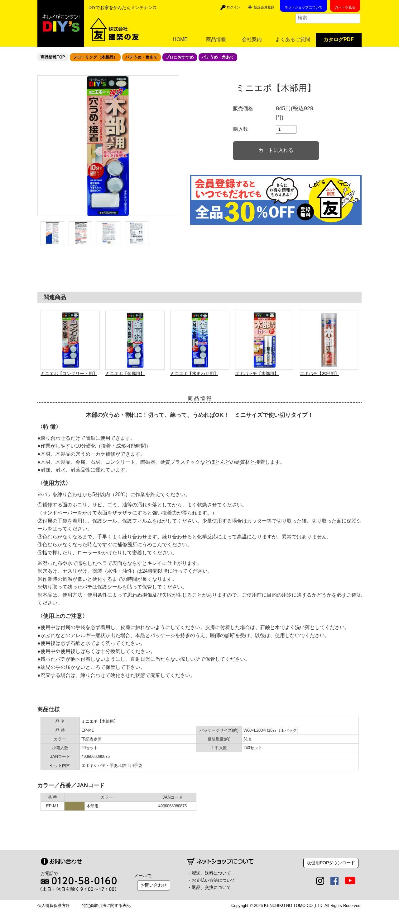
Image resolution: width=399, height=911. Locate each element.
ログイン (233, 7)
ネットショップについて (303, 7)
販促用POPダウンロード (331, 862)
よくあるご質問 (292, 39)
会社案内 (252, 39)
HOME (180, 39)
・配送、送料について (209, 873)
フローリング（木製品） (95, 57)
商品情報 (216, 39)
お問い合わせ (154, 885)
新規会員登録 (264, 7)
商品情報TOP (53, 57)
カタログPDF (339, 39)
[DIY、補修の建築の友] (60, 23)
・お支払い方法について (211, 880)
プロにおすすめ (180, 57)
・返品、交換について (209, 887)
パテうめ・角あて (141, 57)
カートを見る (345, 7)
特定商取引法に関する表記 (106, 905)
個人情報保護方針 (53, 905)
